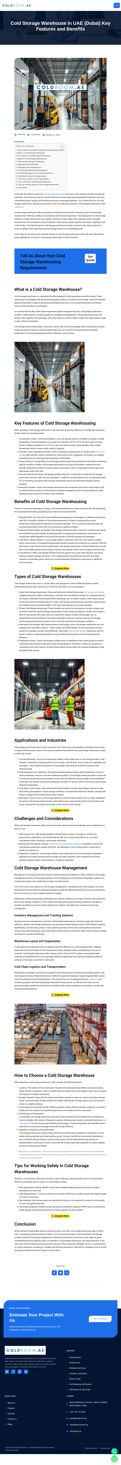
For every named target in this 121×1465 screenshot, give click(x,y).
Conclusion (22, 187)
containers (93, 979)
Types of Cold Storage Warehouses (30, 161)
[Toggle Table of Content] (61, 147)
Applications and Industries (28, 164)
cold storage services (93, 592)
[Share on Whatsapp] (66, 1272)
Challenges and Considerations (29, 167)
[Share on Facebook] (54, 1272)
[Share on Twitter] (60, 1272)
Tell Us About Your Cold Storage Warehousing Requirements (40, 150)
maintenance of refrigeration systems (64, 843)
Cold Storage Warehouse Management (32, 170)
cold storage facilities (77, 631)
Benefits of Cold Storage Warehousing (32, 159)
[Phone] (114, 1451)
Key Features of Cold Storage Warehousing (33, 156)
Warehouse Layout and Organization (32, 176)
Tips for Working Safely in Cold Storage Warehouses (38, 184)
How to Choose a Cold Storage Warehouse (34, 182)
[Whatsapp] (114, 1459)
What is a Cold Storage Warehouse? (31, 153)
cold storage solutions (52, 194)
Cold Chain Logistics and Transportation (33, 179)
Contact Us (19, 207)
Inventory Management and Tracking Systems (35, 173)
